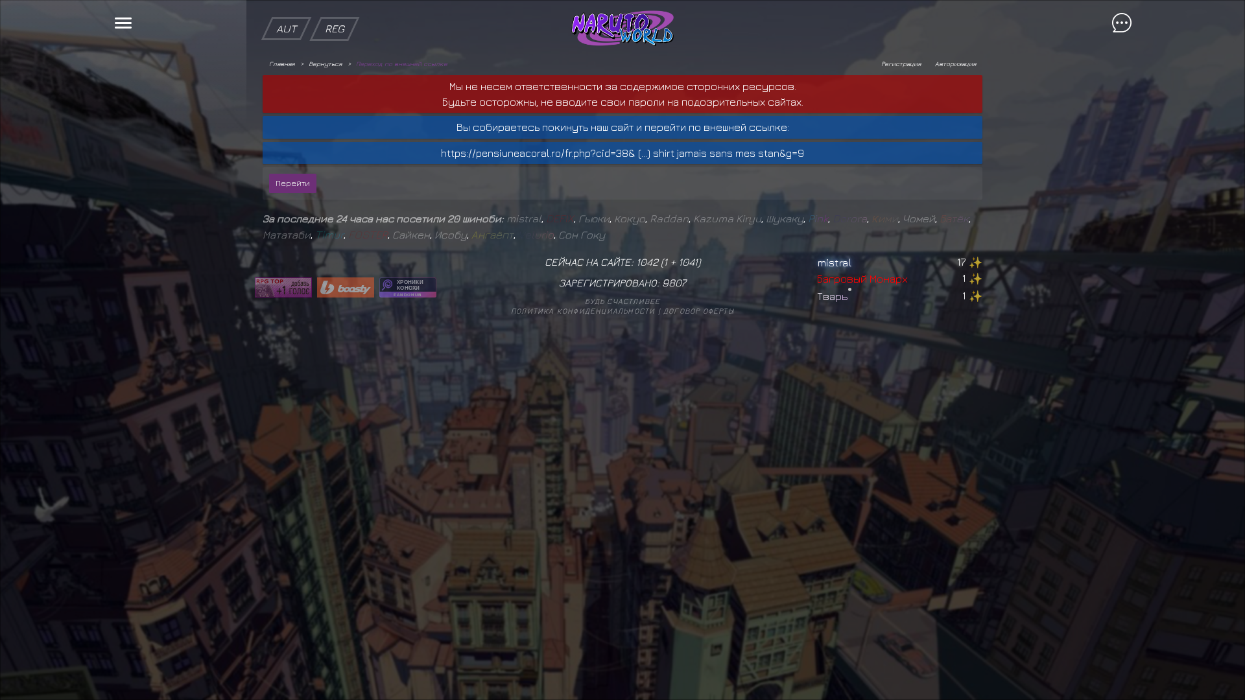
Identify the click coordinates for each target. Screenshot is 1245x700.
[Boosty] (345, 287)
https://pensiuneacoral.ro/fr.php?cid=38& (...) (545, 152)
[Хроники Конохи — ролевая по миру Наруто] (407, 287)
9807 (674, 282)
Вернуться (325, 63)
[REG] (334, 6)
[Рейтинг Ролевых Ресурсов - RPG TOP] (283, 287)
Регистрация (901, 63)
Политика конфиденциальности (583, 311)
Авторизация (955, 63)
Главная (281, 63)
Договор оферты (698, 311)
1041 (688, 261)
